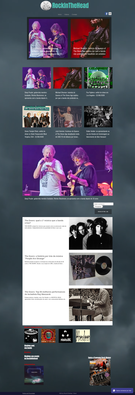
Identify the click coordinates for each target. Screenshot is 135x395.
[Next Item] (109, 170)
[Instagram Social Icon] (110, 13)
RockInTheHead (70, 5)
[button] (103, 211)
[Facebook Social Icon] (106, 13)
